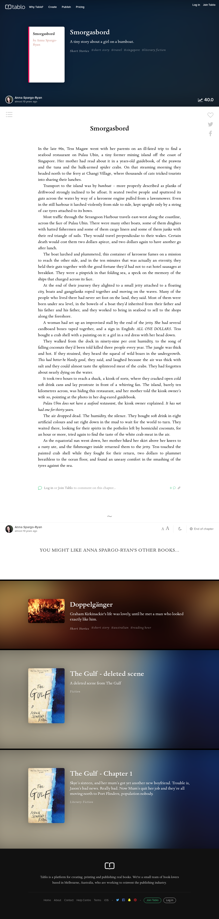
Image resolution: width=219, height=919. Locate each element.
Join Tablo (209, 5)
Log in (196, 5)
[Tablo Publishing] (123, 900)
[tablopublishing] (117, 900)
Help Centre (84, 900)
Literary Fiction (81, 802)
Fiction (75, 692)
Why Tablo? (36, 7)
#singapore (132, 50)
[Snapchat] (129, 900)
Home (47, 900)
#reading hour (140, 628)
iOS (106, 900)
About (57, 900)
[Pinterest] (135, 900)
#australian (120, 628)
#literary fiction (154, 50)
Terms (97, 900)
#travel (116, 50)
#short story (100, 50)
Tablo (15, 8)
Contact (69, 900)
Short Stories (79, 51)
